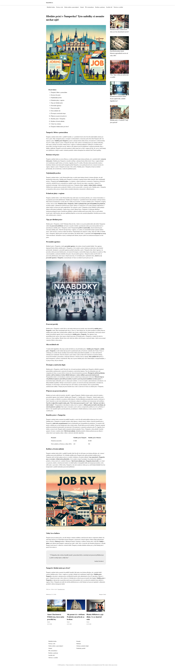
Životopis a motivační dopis (58, 113)
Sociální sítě (109, 7)
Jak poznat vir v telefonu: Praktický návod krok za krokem (76, 617)
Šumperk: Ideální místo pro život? (60, 126)
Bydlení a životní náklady (57, 121)
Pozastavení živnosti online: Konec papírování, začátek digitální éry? (118, 99)
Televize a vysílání (118, 7)
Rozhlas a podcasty (100, 7)
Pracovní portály (55, 108)
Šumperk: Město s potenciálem (59, 92)
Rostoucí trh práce (55, 95)
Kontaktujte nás (61, 589)
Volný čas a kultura (56, 124)
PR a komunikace (89, 7)
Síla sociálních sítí (55, 110)
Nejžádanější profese (56, 97)
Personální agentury (56, 105)
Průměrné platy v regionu (57, 100)
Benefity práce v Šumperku (58, 118)
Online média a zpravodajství (71, 7)
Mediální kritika (51, 7)
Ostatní (82, 7)
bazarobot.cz (49, 2)
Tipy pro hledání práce (57, 103)
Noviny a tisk (59, 7)
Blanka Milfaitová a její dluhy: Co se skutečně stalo (95, 617)
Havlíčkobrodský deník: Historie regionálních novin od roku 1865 (119, 53)
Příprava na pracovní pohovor (59, 116)
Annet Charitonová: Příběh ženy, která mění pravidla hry (55, 617)
